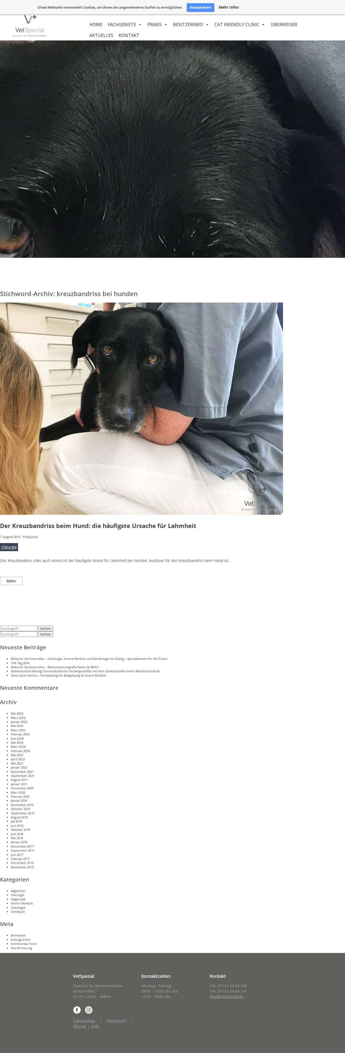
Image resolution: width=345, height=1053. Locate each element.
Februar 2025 (20, 734)
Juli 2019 (16, 821)
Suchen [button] (45, 628)
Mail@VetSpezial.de (226, 996)
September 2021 (22, 776)
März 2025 (18, 730)
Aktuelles (101, 35)
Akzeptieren (200, 7)
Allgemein (18, 891)
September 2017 (22, 850)
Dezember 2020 (22, 788)
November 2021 (22, 772)
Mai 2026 (17, 713)
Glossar (79, 1025)
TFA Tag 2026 (20, 663)
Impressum (116, 1020)
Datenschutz (84, 1020)
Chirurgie (9, 547)
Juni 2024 (17, 738)
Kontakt (129, 35)
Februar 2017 (20, 859)
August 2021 (19, 780)
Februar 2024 (20, 751)
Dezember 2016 (22, 863)
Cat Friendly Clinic (237, 25)
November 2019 (22, 805)
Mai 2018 (17, 838)
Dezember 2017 (22, 846)
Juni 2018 (17, 834)
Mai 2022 (17, 763)
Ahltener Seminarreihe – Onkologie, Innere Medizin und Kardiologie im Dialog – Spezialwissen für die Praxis (89, 659)
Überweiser (284, 25)
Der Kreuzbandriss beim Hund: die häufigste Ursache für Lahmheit (98, 526)
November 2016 (22, 867)
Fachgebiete (122, 25)
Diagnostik (18, 899)
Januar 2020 (19, 800)
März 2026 (18, 718)
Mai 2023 (17, 755)
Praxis (154, 25)
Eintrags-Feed (20, 940)
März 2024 (18, 747)
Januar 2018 (19, 842)
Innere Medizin (22, 903)
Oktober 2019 (20, 809)
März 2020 (18, 792)
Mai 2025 (17, 726)
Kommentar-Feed (24, 944)
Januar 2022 (19, 767)
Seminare (18, 912)
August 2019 (19, 817)
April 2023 (18, 759)
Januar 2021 (19, 784)
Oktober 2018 (20, 830)
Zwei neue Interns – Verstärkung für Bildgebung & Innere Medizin (58, 675)
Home (95, 25)
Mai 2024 (17, 742)
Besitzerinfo (188, 25)
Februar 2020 (20, 796)
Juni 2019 (17, 826)
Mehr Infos (229, 7)
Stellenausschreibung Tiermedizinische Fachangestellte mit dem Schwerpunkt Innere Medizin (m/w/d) (85, 671)
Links (95, 1025)
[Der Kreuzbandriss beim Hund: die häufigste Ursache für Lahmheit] (141, 513)
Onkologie (18, 907)
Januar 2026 (19, 722)
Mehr (11, 581)
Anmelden (18, 935)
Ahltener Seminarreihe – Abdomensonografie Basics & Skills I (55, 667)
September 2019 (22, 813)
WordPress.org (21, 948)
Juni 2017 (17, 855)
